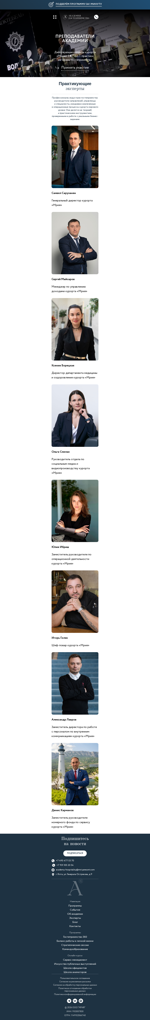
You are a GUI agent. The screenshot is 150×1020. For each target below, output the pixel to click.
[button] (75, 5)
